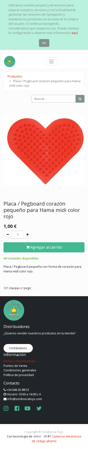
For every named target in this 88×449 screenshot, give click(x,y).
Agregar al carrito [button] (46, 247)
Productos (15, 76)
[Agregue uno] (27, 235)
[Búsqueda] (80, 99)
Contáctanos (18, 348)
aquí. (74, 33)
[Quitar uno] (8, 235)
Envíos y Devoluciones (19, 361)
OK (44, 43)
